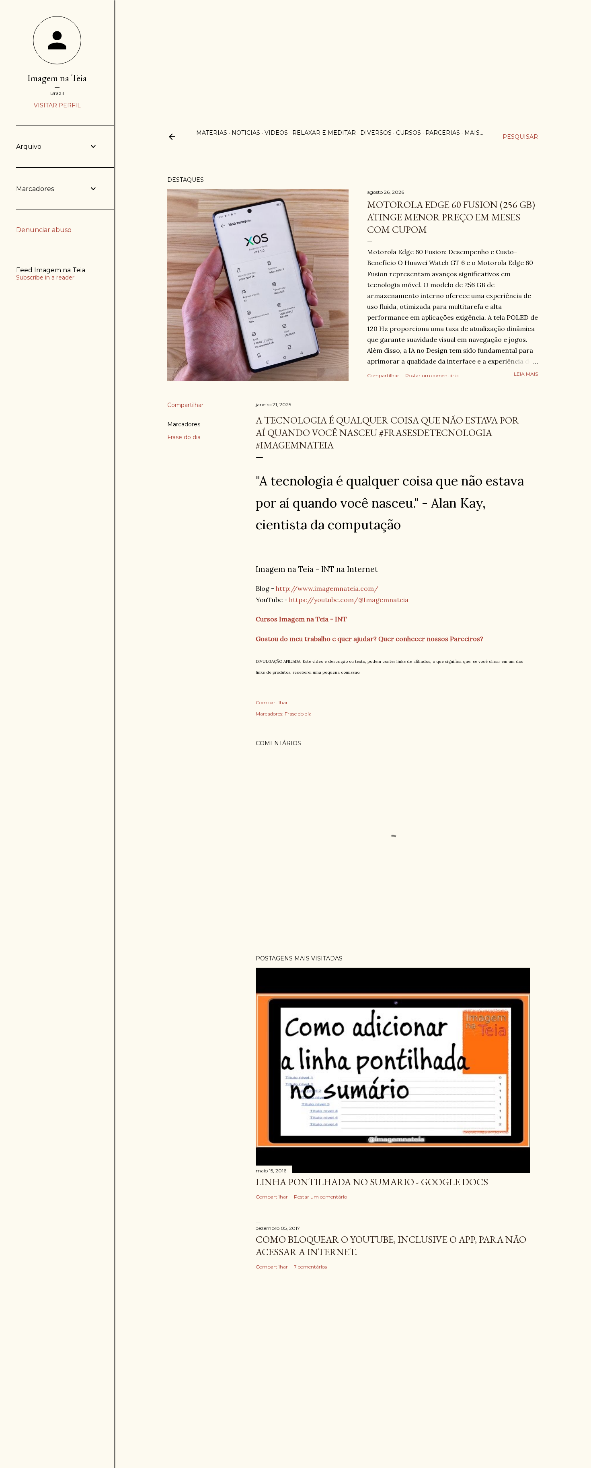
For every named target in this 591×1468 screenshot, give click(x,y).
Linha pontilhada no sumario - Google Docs (372, 1182)
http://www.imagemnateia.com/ (327, 588)
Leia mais (526, 374)
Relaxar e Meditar (324, 132)
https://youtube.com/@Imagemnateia (348, 600)
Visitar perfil (57, 105)
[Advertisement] (295, 56)
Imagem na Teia (57, 78)
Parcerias (442, 132)
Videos (276, 132)
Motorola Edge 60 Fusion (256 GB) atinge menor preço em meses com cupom (451, 217)
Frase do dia (184, 437)
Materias (211, 132)
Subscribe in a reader (45, 277)
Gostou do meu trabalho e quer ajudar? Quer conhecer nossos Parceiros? (369, 639)
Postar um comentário (431, 375)
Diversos (376, 132)
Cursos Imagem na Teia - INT (301, 619)
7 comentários (310, 1267)
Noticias (246, 132)
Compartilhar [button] (383, 375)
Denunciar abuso (44, 230)
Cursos (408, 132)
